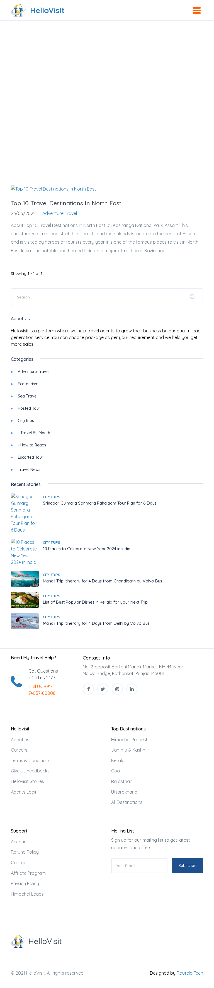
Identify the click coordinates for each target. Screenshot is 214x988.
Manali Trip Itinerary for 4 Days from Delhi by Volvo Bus (96, 623)
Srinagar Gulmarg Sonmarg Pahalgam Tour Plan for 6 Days (100, 503)
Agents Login (24, 792)
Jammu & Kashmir (130, 750)
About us (20, 739)
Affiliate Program (28, 873)
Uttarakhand (124, 792)
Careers (19, 750)
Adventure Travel (33, 371)
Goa (115, 771)
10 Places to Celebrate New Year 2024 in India (86, 548)
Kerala (118, 760)
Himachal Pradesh (130, 739)
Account (19, 841)
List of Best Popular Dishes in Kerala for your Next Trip (95, 602)
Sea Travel (27, 396)
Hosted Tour (29, 408)
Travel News (29, 469)
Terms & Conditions (30, 760)
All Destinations (126, 802)
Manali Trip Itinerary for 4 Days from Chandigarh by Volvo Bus (102, 581)
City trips (26, 420)
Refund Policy (25, 852)
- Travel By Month (34, 432)
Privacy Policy (25, 883)
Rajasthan (121, 781)
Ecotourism (28, 383)
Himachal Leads (27, 894)
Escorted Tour (30, 457)
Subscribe (187, 865)
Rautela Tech (190, 973)
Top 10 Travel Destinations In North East (66, 203)
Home (69, 60)
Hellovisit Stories (27, 781)
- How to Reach (32, 445)
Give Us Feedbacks (30, 771)
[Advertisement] (107, 131)
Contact (19, 862)
